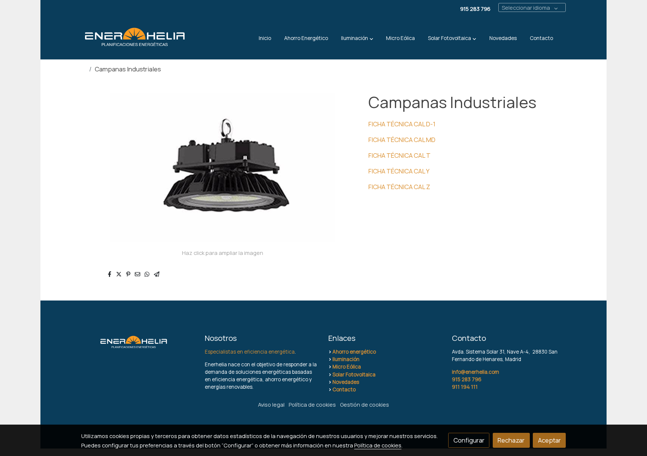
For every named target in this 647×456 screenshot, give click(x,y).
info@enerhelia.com (475, 372)
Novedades (345, 382)
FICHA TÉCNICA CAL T (399, 155)
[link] (134, 38)
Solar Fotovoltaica (354, 374)
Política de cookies (312, 404)
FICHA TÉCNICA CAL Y (398, 171)
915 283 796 (467, 379)
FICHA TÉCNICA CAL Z (399, 186)
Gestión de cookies (364, 404)
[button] (357, 38)
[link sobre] (138, 342)
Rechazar (511, 440)
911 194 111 (465, 386)
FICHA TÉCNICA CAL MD (401, 139)
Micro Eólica (346, 366)
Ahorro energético (354, 351)
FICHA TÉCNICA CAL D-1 (401, 124)
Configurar (469, 440)
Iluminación (345, 359)
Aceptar (549, 440)
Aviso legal (271, 404)
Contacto (344, 389)
